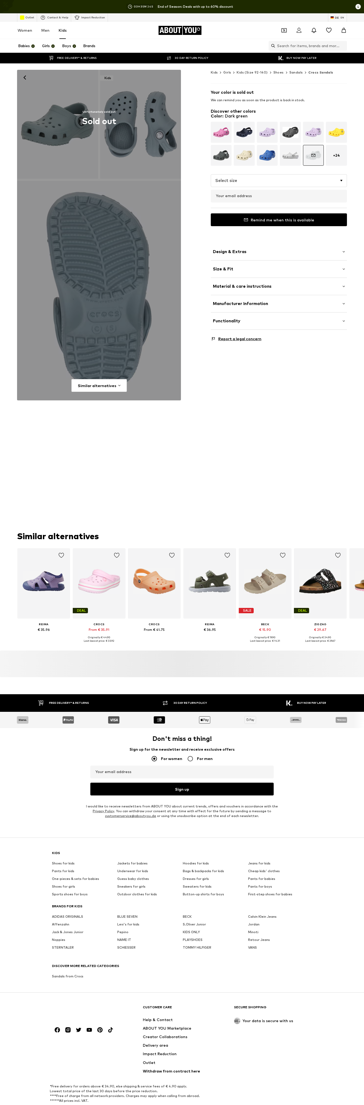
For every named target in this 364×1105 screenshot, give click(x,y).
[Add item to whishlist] (61, 555)
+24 (336, 155)
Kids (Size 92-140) (252, 72)
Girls (227, 72)
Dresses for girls (196, 879)
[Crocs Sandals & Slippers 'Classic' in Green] (99, 290)
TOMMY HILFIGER (197, 948)
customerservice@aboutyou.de (130, 816)
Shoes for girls (63, 887)
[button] (279, 180)
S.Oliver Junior (194, 925)
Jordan (254, 925)
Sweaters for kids (197, 887)
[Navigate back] (25, 77)
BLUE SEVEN (127, 917)
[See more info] (43, 637)
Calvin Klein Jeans (262, 917)
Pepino (122, 932)
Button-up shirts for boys (203, 894)
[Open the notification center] (314, 30)
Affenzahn (60, 925)
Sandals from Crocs (67, 976)
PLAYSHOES (193, 940)
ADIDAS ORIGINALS (67, 917)
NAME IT (124, 940)
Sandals (296, 72)
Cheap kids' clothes (264, 871)
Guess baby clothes (133, 879)
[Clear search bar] (343, 46)
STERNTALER (63, 948)
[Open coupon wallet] (284, 30)
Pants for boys (260, 887)
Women (25, 30)
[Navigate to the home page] (81, 1010)
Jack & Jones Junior (67, 932)
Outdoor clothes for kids (137, 894)
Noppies (58, 940)
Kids (63, 30)
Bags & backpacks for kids (203, 871)
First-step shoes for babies (270, 894)
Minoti (253, 932)
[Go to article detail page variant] (221, 132)
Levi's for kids (128, 925)
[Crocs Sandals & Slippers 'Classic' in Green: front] (57, 124)
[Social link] (57, 1030)
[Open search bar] (272, 45)
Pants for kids (63, 871)
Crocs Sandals (320, 72)
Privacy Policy (103, 811)
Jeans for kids (259, 864)
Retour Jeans (259, 940)
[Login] (299, 30)
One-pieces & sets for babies (75, 879)
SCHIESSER (126, 948)
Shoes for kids (63, 864)
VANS (252, 948)
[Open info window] (358, 6)
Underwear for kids (132, 871)
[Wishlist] (329, 30)
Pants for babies (261, 879)
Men (45, 30)
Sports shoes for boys (70, 894)
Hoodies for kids (196, 864)
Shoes (278, 72)
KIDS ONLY (191, 932)
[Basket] (344, 30)
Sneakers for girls (131, 887)
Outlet (29, 17)
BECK (187, 917)
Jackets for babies (132, 864)
